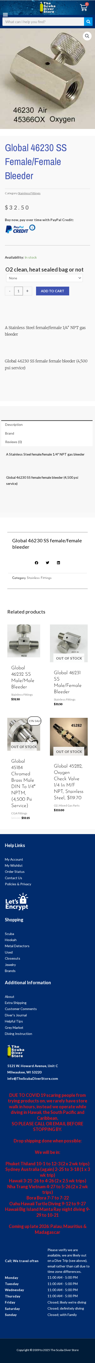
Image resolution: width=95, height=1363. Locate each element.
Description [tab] (14, 424)
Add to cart (52, 291)
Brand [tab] (9, 433)
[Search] (88, 21)
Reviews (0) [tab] (13, 442)
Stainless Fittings (29, 193)
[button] (5, 14)
